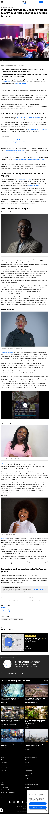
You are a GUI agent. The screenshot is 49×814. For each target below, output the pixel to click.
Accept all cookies (37, 803)
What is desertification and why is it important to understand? (35, 699)
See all (46, 680)
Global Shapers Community (24, 179)
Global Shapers (6, 81)
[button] (25, 405)
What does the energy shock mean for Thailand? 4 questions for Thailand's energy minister (35, 722)
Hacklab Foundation (20, 83)
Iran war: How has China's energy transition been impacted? (34, 744)
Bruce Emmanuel (5, 64)
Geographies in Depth (8, 7)
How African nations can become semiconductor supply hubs (10, 699)
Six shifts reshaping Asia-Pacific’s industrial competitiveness (10, 721)
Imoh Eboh (4, 538)
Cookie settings (38, 810)
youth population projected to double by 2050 (29, 117)
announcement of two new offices (15, 150)
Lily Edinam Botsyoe (6, 463)
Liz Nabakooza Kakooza (7, 352)
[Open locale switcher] (1, 810)
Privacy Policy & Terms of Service (24, 806)
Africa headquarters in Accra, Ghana (37, 129)
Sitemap (25, 808)
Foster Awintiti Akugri (7, 259)
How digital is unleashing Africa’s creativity (14, 142)
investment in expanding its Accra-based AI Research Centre (29, 159)
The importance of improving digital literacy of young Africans (19, 139)
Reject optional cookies (37, 807)
